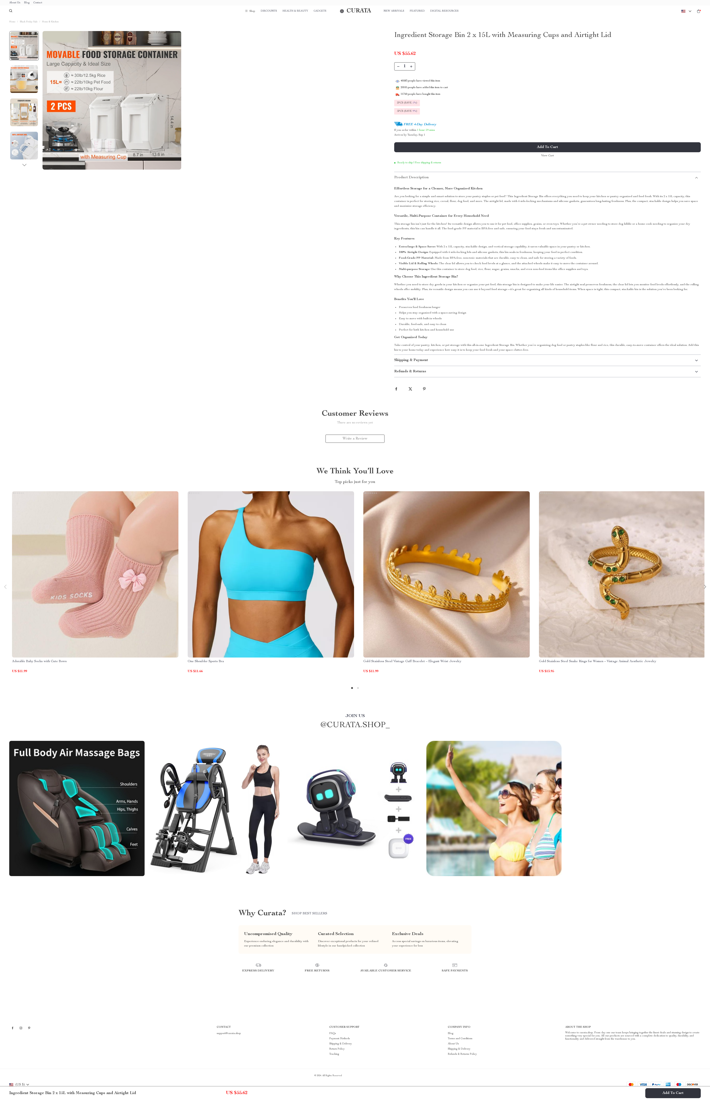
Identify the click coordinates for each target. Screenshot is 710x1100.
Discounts (269, 11)
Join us (355, 716)
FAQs (332, 1033)
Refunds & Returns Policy (462, 1054)
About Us (14, 2)
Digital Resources (444, 11)
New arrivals (394, 11)
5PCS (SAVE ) (407, 111)
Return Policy (337, 1049)
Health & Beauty (295, 11)
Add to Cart (673, 1093)
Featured (417, 11)
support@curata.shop (229, 1033)
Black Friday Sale (29, 22)
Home (12, 22)
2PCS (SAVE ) (407, 103)
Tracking (334, 1054)
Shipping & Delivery (340, 1044)
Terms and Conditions (460, 1038)
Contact (37, 2)
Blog (27, 2)
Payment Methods (339, 1038)
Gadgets (320, 11)
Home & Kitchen (50, 22)
